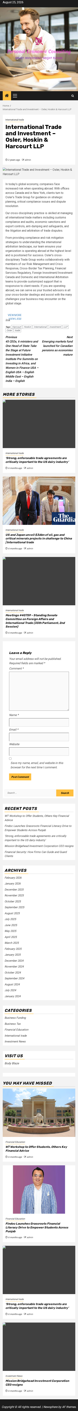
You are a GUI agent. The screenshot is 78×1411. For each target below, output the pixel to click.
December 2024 (14, 960)
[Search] (72, 95)
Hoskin (27, 327)
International (40, 327)
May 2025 (10, 931)
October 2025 (13, 901)
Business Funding (15, 1017)
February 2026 (13, 877)
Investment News (15, 1041)
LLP (65, 327)
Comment (16, 668)
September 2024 (14, 978)
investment (55, 327)
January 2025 (12, 954)
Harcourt (16, 327)
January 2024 (12, 996)
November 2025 (14, 895)
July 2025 (10, 919)
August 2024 (12, 984)
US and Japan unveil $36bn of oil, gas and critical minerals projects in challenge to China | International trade (38, 538)
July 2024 (10, 990)
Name (14, 715)
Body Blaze (12, 1063)
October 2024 (13, 972)
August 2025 (12, 913)
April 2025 (11, 937)
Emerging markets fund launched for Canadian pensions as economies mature (57, 345)
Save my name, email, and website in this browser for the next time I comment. (37, 765)
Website (14, 744)
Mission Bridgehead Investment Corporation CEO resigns (39, 846)
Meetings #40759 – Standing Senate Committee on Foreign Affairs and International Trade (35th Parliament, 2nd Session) (35, 620)
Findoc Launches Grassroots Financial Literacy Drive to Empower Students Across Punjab (36, 1227)
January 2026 (12, 883)
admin (28, 160)
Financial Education (16, 1029)
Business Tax (12, 1023)
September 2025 (14, 907)
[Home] (7, 95)
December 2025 (14, 889)
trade (17, 330)
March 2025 (12, 942)
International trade (14, 120)
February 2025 (13, 949)
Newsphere (50, 1407)
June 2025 (11, 925)
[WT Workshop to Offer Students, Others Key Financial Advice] (39, 1113)
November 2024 (14, 966)
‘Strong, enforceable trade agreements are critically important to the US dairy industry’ (37, 460)
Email (13, 729)
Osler (9, 330)
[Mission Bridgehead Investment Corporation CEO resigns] (39, 1347)
